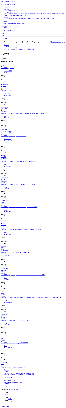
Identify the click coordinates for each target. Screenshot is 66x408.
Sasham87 (3, 225)
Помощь (6, 383)
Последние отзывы (48, 18)
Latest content (30, 18)
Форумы (6, 9)
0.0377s (10, 399)
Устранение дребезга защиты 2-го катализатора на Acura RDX (27, 275)
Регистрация (4, 38)
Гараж (6, 17)
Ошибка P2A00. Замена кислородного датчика (22, 161)
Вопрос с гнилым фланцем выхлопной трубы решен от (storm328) (28, 113)
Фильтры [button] (3, 58)
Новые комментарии (20, 18)
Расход (10, 90)
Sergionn (3, 86)
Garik (5, 346)
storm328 (6, 116)
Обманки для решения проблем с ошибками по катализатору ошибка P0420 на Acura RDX (35, 297)
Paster (5, 187)
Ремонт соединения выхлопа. (17, 136)
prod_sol (3, 179)
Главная (6, 7)
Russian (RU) (8, 377)
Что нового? (7, 12)
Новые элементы (9, 18)
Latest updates (39, 18)
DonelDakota (7, 139)
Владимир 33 (8, 255)
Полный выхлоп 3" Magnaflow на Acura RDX (22, 184)
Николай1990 (8, 71)
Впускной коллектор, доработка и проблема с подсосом (25, 229)
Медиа (6, 21)
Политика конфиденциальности (13, 382)
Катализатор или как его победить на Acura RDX (23, 207)
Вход (2, 35)
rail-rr (2, 364)
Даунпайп (11, 68)
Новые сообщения (9, 10)
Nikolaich (3, 270)
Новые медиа (19, 13)
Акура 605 (7, 93)
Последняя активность (47, 13)
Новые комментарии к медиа (31, 13)
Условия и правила (9, 380)
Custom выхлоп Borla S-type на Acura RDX (21, 320)
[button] (2, 3)
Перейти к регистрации (58, 42)
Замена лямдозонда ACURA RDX (18, 343)
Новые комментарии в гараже (17, 15)
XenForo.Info (14, 389)
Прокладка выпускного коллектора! (19, 252)
